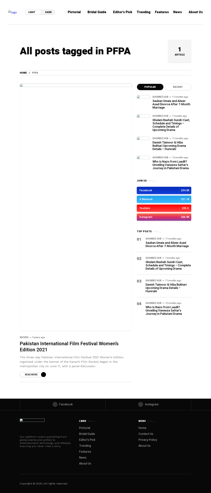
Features (85, 452)
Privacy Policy (147, 440)
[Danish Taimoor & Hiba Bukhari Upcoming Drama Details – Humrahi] (143, 143)
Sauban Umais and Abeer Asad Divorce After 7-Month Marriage (171, 104)
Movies (24, 337)
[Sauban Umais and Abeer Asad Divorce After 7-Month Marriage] (143, 101)
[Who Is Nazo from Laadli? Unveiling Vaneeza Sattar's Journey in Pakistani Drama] (143, 162)
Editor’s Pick (87, 440)
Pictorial (84, 428)
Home (23, 73)
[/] (164, 190)
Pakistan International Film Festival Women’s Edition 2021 (69, 346)
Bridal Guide (87, 434)
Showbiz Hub (160, 97)
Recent (178, 87)
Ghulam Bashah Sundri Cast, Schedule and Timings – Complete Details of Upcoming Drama (171, 125)
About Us (85, 463)
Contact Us (145, 434)
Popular (150, 87)
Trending (85, 446)
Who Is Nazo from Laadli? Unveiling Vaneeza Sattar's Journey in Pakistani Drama (170, 164)
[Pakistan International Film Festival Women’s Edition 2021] (76, 207)
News (83, 457)
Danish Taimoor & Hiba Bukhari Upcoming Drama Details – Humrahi (169, 145)
